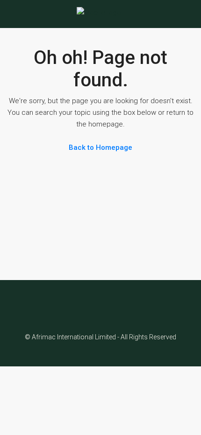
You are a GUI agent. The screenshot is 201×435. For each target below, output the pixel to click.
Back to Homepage (100, 147)
